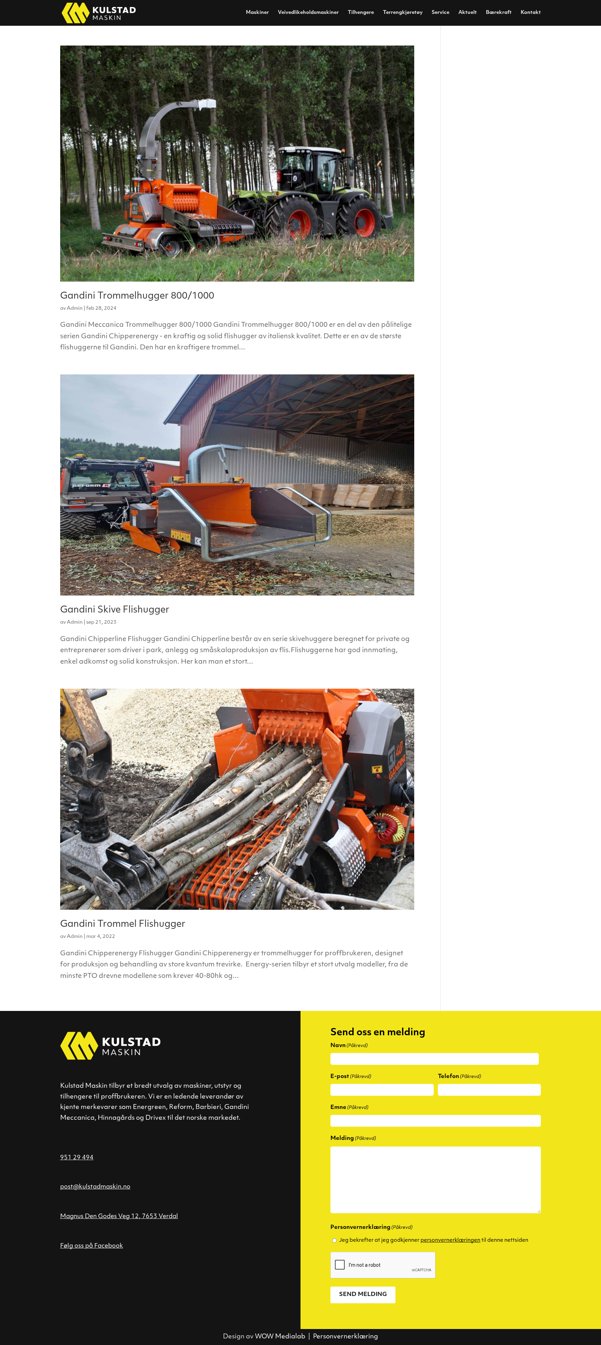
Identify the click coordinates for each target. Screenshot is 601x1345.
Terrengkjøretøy (403, 12)
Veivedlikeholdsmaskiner (308, 12)
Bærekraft (499, 12)
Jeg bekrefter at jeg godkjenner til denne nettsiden (433, 1240)
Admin (75, 308)
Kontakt (531, 12)
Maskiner (257, 12)
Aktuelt (467, 12)
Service (440, 12)
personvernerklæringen (450, 1240)
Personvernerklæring (345, 1337)
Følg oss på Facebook (91, 1246)
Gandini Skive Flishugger (114, 610)
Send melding (363, 1294)
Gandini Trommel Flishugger (122, 924)
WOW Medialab (280, 1337)
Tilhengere (361, 12)
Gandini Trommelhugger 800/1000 (137, 296)
